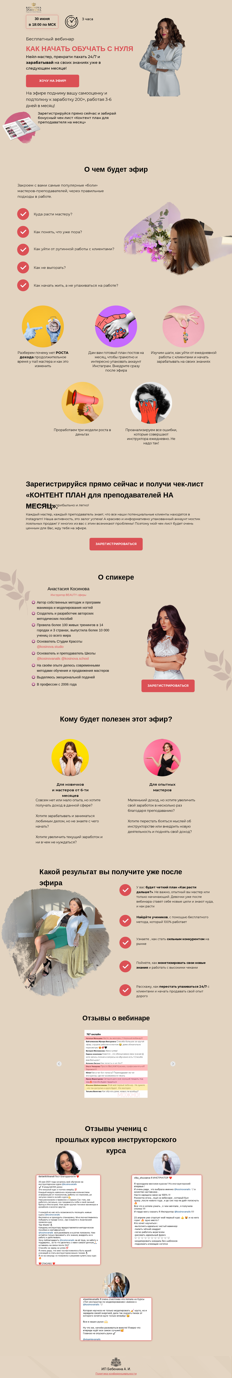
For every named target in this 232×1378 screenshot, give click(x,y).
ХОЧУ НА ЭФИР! (52, 81)
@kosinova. (46, 647)
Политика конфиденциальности (116, 1373)
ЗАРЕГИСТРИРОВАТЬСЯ (116, 544)
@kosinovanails (48, 658)
